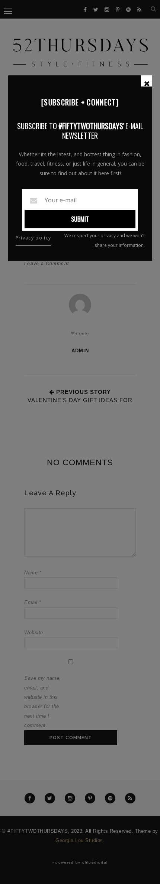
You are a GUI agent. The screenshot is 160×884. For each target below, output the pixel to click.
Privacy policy (33, 238)
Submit (80, 219)
